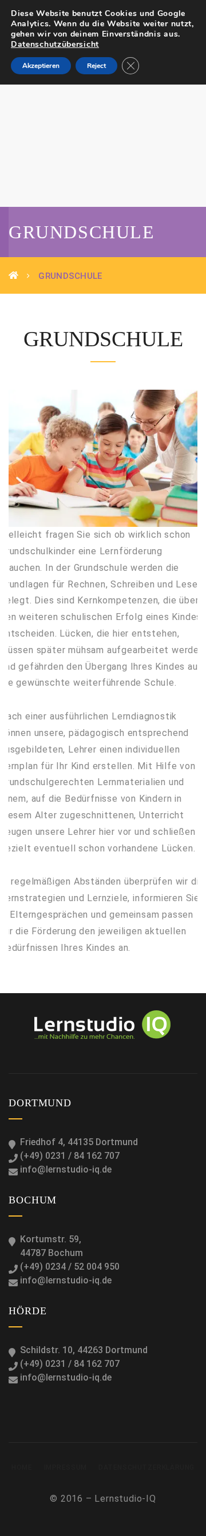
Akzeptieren (41, 65)
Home (21, 1467)
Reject (96, 65)
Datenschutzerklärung (146, 1467)
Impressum (65, 1467)
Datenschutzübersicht (55, 44)
